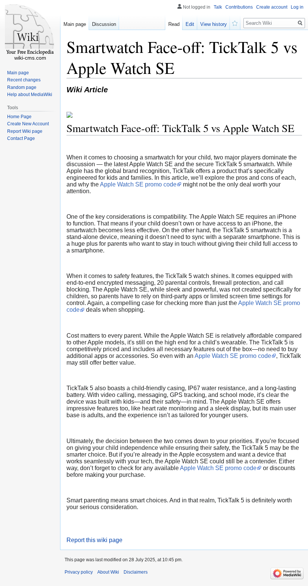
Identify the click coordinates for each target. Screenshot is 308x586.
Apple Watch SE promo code (138, 184)
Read (174, 24)
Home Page (19, 116)
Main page (74, 24)
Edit (190, 24)
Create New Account (28, 123)
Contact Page (21, 138)
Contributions (239, 7)
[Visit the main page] (30, 30)
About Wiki (108, 572)
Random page (21, 87)
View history (213, 24)
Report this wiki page (94, 540)
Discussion (104, 24)
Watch (235, 22)
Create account (271, 7)
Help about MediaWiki (29, 94)
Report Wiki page (24, 131)
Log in (297, 7)
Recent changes (24, 80)
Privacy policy (79, 572)
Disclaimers (136, 572)
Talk (218, 7)
